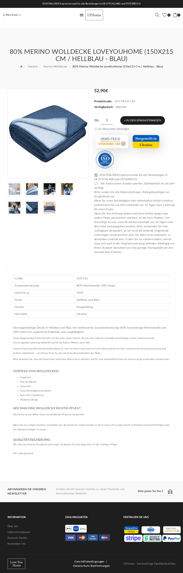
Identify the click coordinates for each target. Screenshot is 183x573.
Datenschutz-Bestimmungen (91, 565)
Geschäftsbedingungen (89, 561)
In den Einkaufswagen (143, 120)
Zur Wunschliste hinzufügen (113, 129)
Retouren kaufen (17, 538)
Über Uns (13, 526)
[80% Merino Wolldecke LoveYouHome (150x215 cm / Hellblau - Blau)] (48, 133)
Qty (96, 120)
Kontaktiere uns (17, 544)
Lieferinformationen (19, 532)
